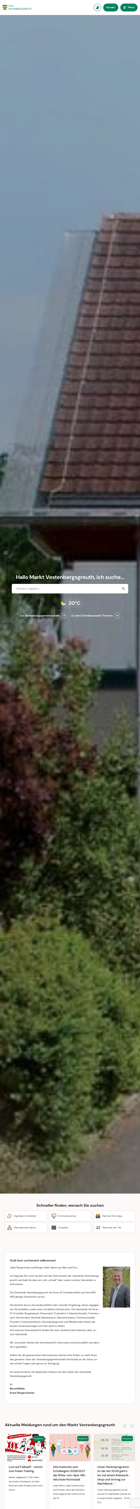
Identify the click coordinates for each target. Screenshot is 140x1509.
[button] (125, 1426)
